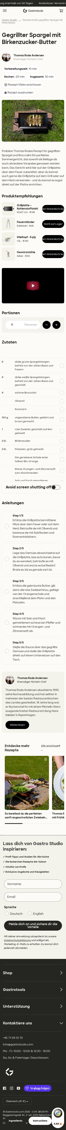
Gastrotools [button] (14, 989)
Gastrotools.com (14, 1111)
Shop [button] (7, 973)
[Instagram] (11, 1088)
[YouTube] (18, 1088)
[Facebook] (4, 1088)
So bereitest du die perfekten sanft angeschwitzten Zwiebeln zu (25, 817)
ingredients (15, 1120)
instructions (40, 1120)
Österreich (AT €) (16, 1101)
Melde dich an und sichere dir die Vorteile (33, 925)
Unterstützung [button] (16, 1006)
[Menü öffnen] (8, 11)
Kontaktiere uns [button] (17, 1023)
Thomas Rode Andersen (29, 55)
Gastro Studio (9, 20)
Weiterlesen (17, 724)
